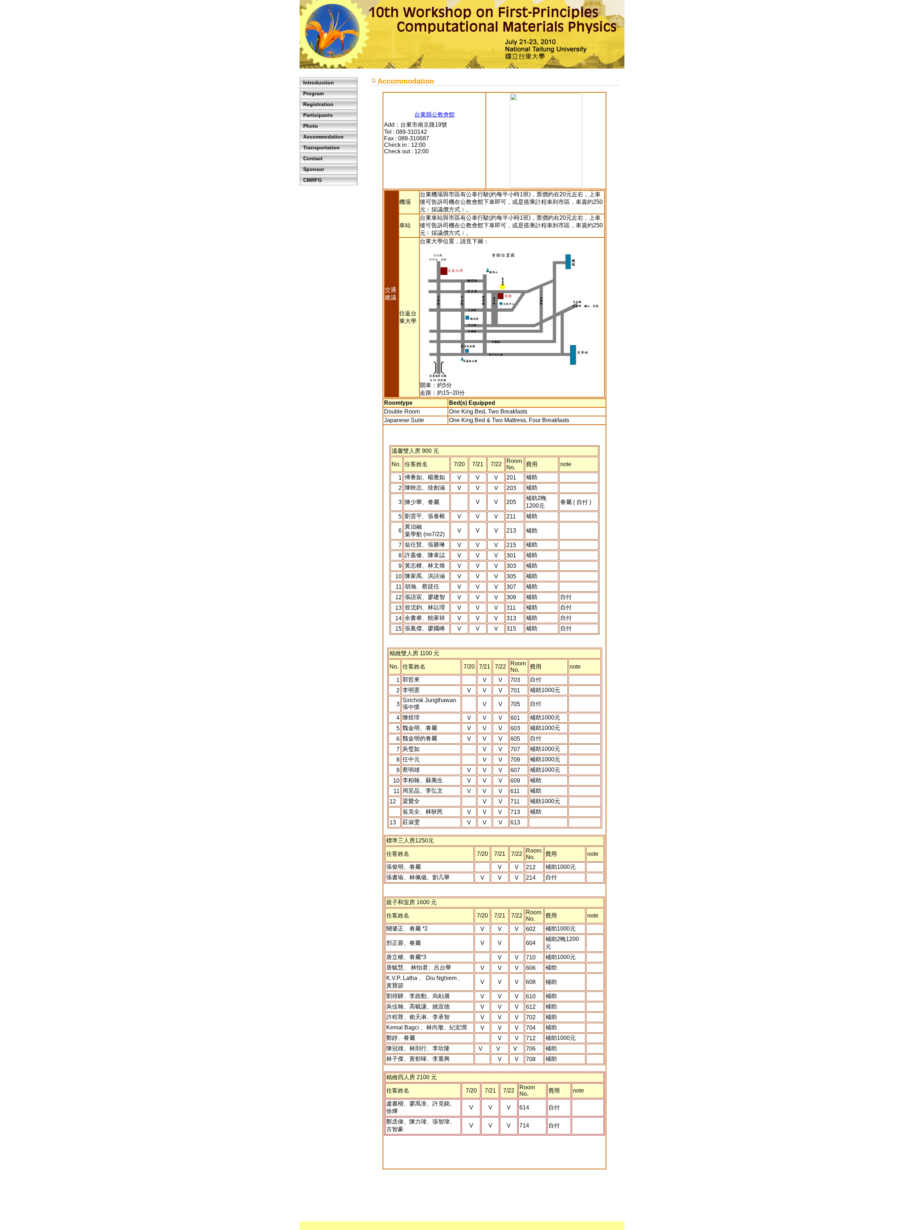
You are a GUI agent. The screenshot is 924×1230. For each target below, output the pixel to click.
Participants (318, 115)
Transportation (321, 147)
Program (313, 93)
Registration (318, 104)
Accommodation (323, 137)
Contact (313, 158)
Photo (310, 126)
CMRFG (312, 180)
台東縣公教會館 (434, 114)
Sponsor (313, 169)
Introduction (318, 83)
